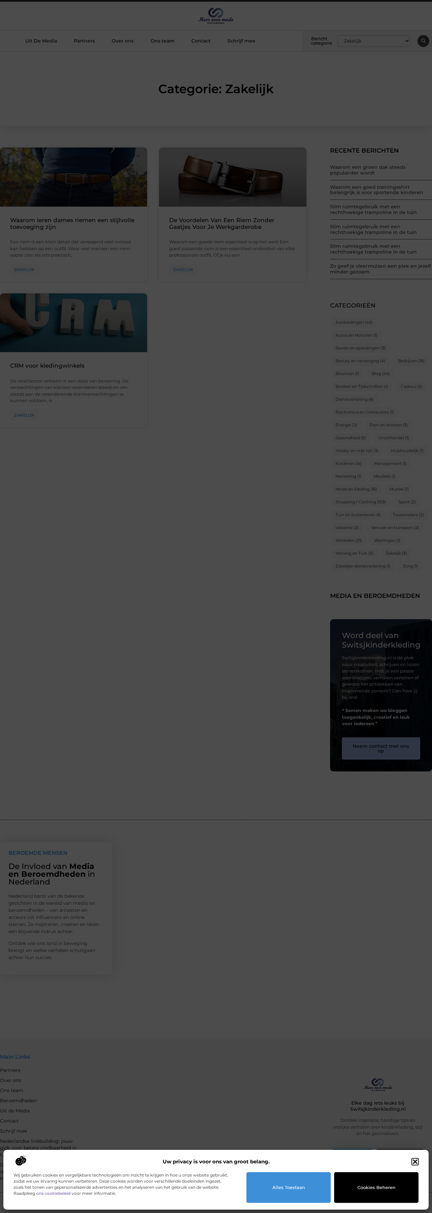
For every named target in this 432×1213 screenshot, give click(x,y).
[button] (415, 1161)
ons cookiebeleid (53, 1193)
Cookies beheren (376, 1187)
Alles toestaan (288, 1187)
